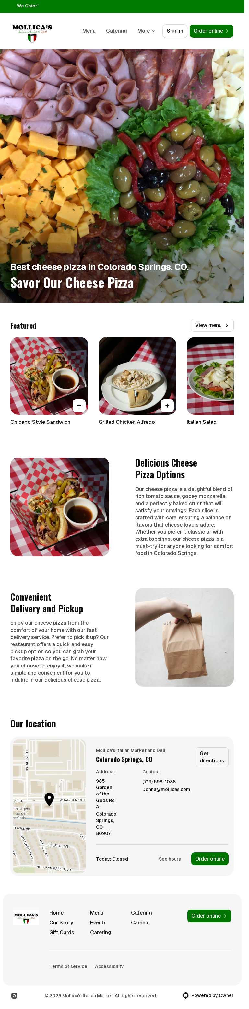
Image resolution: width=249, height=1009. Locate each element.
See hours (170, 859)
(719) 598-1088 (159, 782)
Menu (89, 31)
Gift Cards (61, 932)
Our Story (61, 922)
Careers (140, 922)
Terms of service (68, 966)
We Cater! (27, 6)
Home (56, 913)
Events (98, 922)
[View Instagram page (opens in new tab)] (14, 996)
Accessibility (109, 966)
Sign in (175, 31)
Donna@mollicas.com (166, 789)
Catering (116, 31)
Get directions (212, 757)
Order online (210, 858)
